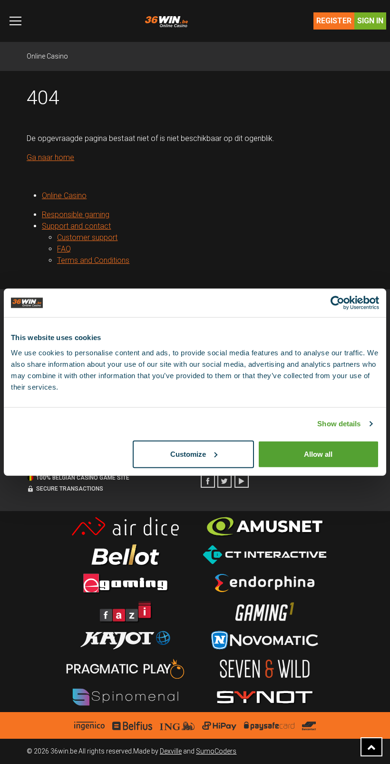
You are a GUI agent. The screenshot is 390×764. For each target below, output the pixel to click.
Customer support (87, 237)
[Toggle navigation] (15, 20)
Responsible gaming (75, 214)
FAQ (64, 248)
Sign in (370, 20)
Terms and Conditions (93, 260)
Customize (188, 454)
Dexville (171, 751)
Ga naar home (50, 157)
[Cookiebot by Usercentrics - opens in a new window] (337, 303)
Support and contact (76, 226)
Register (333, 20)
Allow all (318, 454)
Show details (339, 424)
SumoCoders (216, 751)
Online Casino (47, 56)
